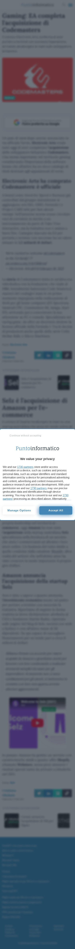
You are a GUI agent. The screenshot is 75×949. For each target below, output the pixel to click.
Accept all (55, 510)
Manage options (19, 510)
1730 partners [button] (25, 466)
